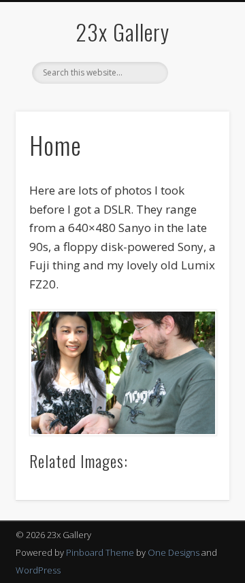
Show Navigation (197, 122)
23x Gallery (122, 32)
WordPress (38, 570)
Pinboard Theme (100, 552)
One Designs (173, 552)
